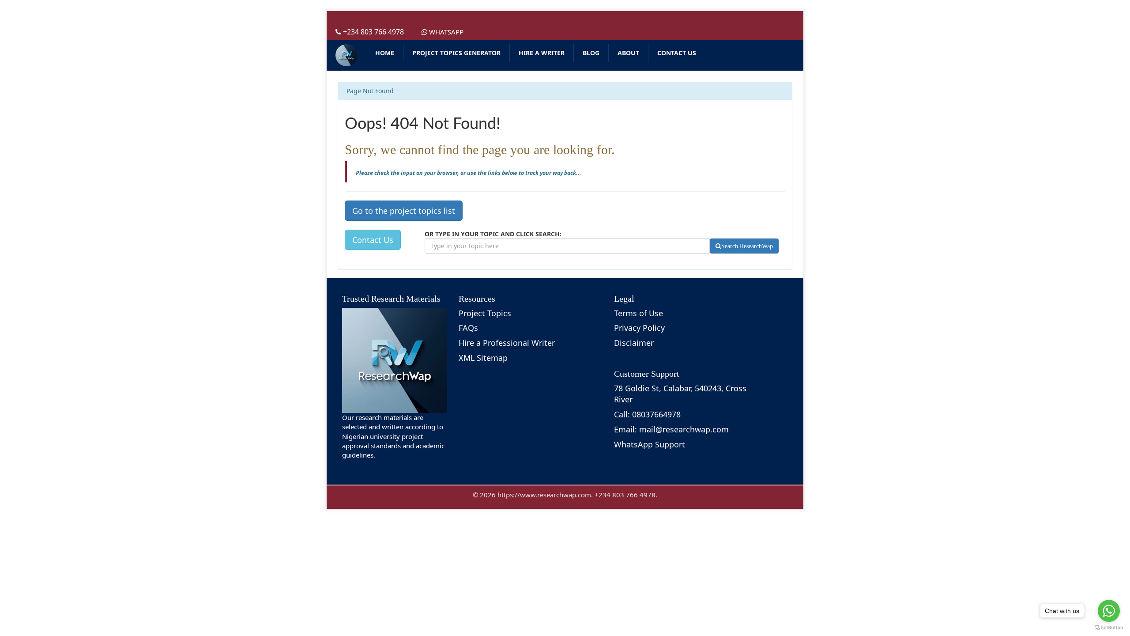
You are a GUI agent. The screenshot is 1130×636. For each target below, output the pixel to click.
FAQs (468, 327)
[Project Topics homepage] (346, 55)
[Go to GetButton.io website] (1109, 627)
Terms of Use (638, 313)
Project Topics (485, 313)
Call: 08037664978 (647, 414)
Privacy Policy (639, 327)
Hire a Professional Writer (507, 342)
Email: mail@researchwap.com (671, 429)
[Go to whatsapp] (1109, 611)
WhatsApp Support (649, 444)
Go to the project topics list (403, 210)
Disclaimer (634, 342)
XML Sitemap (483, 357)
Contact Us (372, 240)
